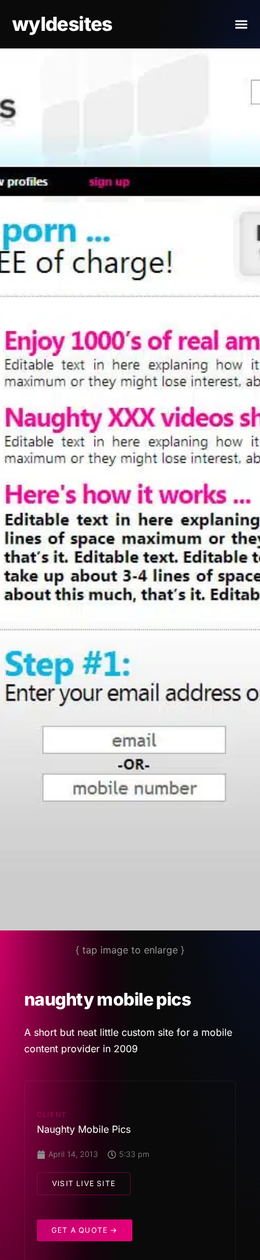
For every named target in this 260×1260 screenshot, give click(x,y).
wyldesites (62, 24)
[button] (241, 25)
